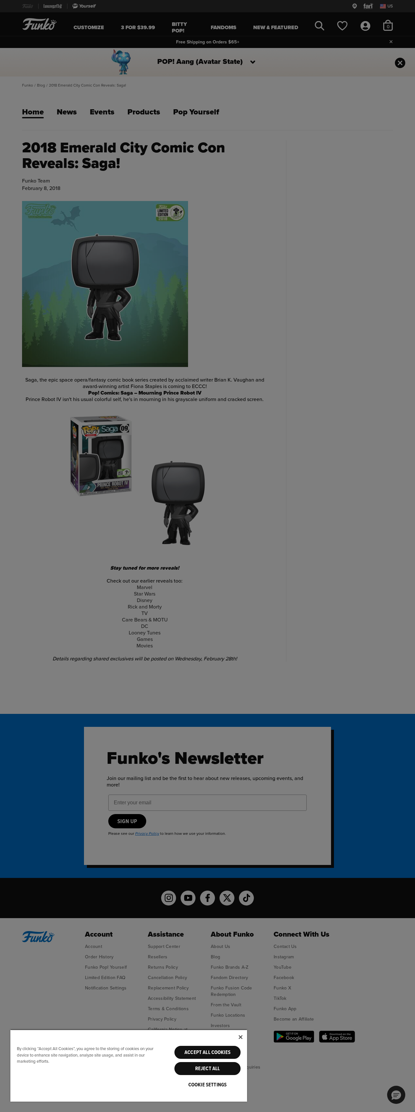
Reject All (207, 1068)
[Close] (241, 1037)
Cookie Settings (207, 1085)
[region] (128, 1065)
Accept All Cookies (207, 1052)
